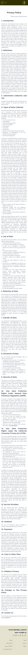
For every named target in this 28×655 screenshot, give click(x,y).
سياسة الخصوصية (7, 649)
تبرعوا (10, 640)
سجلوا (24, 646)
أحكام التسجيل (8, 646)
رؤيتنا (25, 640)
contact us (7, 617)
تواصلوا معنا (9, 643)
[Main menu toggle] (2, 2)
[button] (5, 2)
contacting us (13, 425)
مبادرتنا (24, 643)
